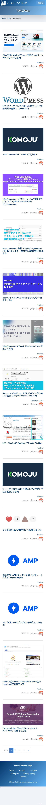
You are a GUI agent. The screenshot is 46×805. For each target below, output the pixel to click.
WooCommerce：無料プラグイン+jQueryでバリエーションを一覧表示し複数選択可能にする (23, 250)
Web (9, 19)
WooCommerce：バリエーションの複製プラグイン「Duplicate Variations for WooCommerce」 (23, 201)
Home (4, 19)
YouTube (33, 770)
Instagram (15, 773)
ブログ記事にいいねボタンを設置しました (22, 530)
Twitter (22, 770)
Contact (23, 777)
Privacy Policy (29, 773)
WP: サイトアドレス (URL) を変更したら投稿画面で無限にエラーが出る (22, 107)
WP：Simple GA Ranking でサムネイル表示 (22, 443)
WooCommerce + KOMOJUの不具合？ (20, 154)
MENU (40, 3)
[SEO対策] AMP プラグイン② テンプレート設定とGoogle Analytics (23, 576)
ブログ (41, 401)
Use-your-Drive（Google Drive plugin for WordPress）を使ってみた (20, 729)
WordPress (40, 62)
